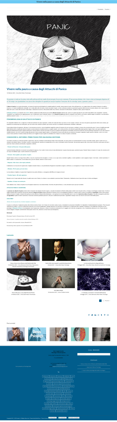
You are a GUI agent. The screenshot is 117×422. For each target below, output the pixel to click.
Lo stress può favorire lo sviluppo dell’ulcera (94, 263)
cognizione (46, 381)
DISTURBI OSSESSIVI (64, 388)
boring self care (56, 378)
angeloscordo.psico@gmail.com (60, 366)
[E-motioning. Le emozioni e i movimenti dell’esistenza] (93, 279)
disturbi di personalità (53, 388)
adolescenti (45, 376)
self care (53, 411)
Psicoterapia (28, 93)
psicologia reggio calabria (53, 401)
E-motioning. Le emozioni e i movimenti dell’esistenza (94, 292)
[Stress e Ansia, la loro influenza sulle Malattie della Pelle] (23, 250)
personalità (68, 396)
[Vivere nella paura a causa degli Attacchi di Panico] (23, 279)
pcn (63, 396)
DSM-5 (27, 112)
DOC (64, 391)
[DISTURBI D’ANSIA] (58, 278)
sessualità (59, 411)
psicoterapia (48, 406)
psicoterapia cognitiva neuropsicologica (62, 406)
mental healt (67, 393)
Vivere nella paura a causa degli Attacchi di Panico (23, 292)
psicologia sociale (65, 401)
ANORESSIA (66, 376)
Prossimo (107, 9)
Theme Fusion (44, 418)
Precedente (100, 9)
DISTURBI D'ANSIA (48, 386)
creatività (49, 383)
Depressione (35, 265)
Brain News (22, 93)
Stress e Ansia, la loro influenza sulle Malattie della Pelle (23, 263)
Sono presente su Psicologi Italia (23, 366)
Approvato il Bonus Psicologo (94, 367)
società (64, 411)
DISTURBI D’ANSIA (58, 290)
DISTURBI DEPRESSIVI (68, 386)
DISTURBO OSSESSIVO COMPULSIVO (53, 391)
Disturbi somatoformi (17, 266)
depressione (56, 383)
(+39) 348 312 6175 (61, 365)
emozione (69, 391)
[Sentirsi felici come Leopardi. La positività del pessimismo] (58, 250)
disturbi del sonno (58, 386)
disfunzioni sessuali (65, 383)
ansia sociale (48, 378)
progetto (48, 398)
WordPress (37, 418)
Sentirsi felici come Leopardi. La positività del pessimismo (58, 263)
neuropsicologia (49, 396)
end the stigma (50, 393)
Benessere (23, 265)
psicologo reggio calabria (50, 403)
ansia (72, 376)
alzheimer (60, 376)
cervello (69, 378)
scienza (72, 408)
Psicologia (25, 266)
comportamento (69, 381)
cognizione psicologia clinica (57, 381)
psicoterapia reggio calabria (49, 408)
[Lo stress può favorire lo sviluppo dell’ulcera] (93, 250)
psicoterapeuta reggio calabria (65, 403)
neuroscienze (58, 396)
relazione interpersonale (63, 408)
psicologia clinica (56, 398)
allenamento (53, 376)
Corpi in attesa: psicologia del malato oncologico (94, 370)
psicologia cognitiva (66, 398)
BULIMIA (64, 378)
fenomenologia (59, 393)
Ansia (17, 93)
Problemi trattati (65, 292)
